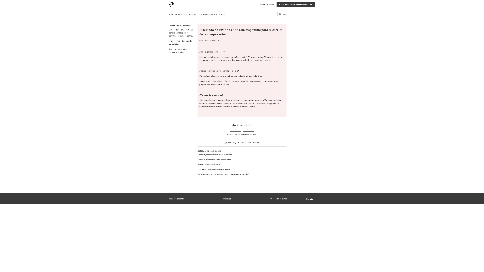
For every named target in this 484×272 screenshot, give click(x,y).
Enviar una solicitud (250, 142)
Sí (235, 130)
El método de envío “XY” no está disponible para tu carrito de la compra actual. (181, 32)
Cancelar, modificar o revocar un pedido (178, 50)
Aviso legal (226, 198)
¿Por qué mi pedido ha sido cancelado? (180, 42)
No (248, 130)
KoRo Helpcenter (176, 14)
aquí (227, 84)
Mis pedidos (190, 14)
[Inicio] (171, 4)
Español (310, 199)
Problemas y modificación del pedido (211, 14)
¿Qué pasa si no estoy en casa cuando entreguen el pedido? (223, 174)
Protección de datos (278, 198)
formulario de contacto (245, 103)
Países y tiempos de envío (209, 164)
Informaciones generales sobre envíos (214, 169)
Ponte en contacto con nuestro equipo (295, 4)
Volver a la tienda (267, 4)
